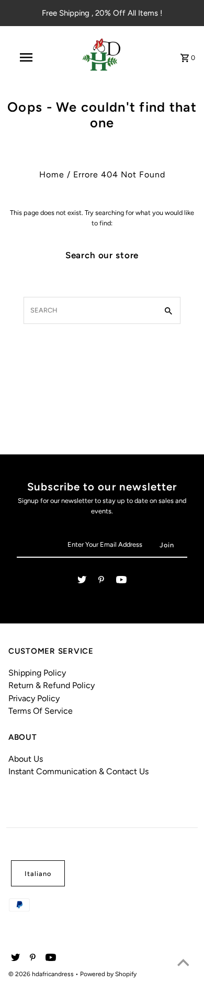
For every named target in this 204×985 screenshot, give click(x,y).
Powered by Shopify (108, 974)
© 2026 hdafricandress (41, 974)
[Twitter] (81, 581)
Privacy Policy (34, 698)
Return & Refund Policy (51, 685)
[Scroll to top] (183, 964)
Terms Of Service (40, 711)
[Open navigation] (26, 57)
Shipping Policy (37, 673)
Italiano (38, 874)
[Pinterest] (101, 581)
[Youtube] (121, 581)
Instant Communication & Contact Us (78, 771)
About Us (25, 759)
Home (51, 174)
